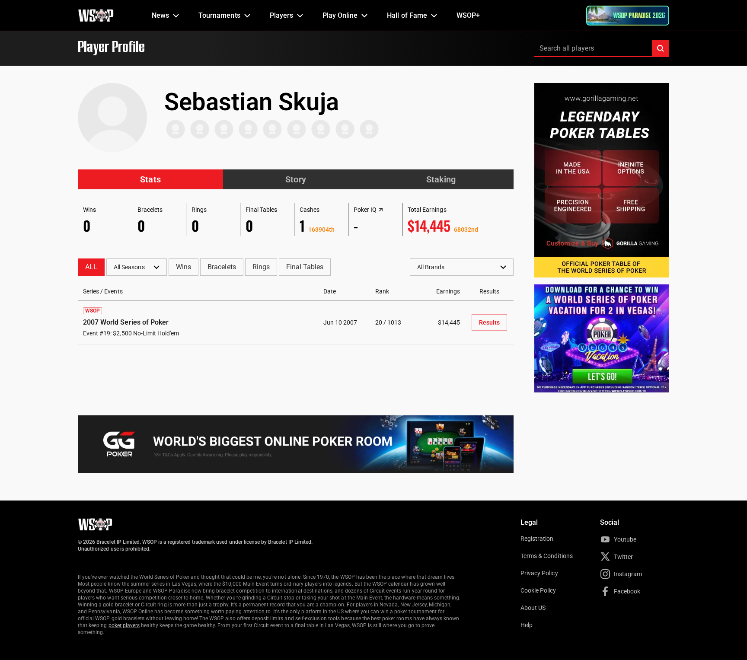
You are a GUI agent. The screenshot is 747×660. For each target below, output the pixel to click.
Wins (183, 267)
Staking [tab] (441, 179)
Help (526, 625)
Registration (536, 538)
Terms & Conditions (546, 555)
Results (489, 322)
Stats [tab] (150, 179)
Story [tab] (295, 179)
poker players (124, 625)
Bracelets (222, 267)
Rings (261, 267)
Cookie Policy (538, 590)
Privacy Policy (539, 573)
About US (533, 607)
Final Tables (304, 267)
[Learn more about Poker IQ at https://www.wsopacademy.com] (381, 209)
